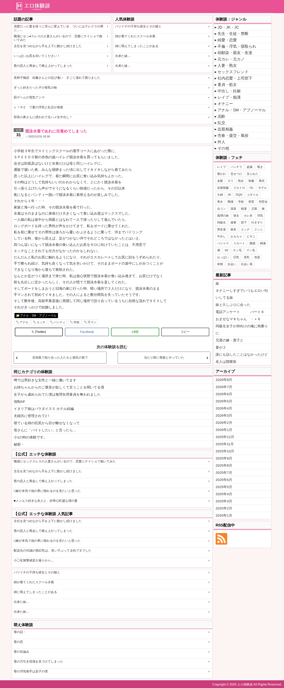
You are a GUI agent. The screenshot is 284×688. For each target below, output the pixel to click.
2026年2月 (224, 423)
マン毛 (250, 250)
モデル (262, 187)
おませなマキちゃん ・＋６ (238, 319)
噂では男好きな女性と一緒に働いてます (45, 380)
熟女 (241, 180)
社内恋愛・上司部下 (235, 78)
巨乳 (236, 257)
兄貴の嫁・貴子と (229, 340)
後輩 (233, 222)
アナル (24, 322)
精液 (263, 243)
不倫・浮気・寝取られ (237, 46)
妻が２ (221, 347)
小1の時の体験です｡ (29, 437)
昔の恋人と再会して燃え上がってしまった (43, 65)
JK (229, 194)
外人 (221, 142)
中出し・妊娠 (229, 91)
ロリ (230, 180)
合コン (221, 208)
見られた (252, 173)
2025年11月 (225, 444)
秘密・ (19, 444)
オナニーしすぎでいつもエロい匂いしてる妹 (242, 294)
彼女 (236, 215)
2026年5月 (224, 401)
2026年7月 (224, 387)
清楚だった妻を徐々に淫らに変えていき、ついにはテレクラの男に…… (58, 28)
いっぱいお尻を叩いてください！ (37, 56)
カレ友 (248, 215)
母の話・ (20, 632)
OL (251, 187)
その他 (223, 148)
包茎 (257, 257)
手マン (92, 322)
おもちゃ (236, 236)
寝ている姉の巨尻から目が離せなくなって (47, 423)
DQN (239, 194)
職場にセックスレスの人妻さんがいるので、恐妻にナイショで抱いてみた (65, 461)
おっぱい (223, 257)
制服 (251, 180)
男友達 (221, 229)
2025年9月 (224, 458)
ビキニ (251, 236)
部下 (244, 222)
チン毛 (237, 250)
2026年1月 (224, 430)
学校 (76, 322)
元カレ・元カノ (231, 59)
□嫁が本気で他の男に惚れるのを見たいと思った (47, 491)
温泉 (233, 208)
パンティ (59, 322)
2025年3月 (224, 501)
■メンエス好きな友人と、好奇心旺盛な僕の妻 (45, 500)
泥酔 (221, 116)
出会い (232, 264)
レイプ (221, 166)
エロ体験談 (245, 684)
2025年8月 (224, 465)
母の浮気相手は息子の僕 (31, 671)
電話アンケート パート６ (240, 312)
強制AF (19, 402)
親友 (233, 229)
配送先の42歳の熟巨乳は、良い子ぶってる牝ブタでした (52, 550)
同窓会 (263, 201)
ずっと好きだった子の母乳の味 (35, 87)
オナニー (225, 104)
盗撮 (250, 166)
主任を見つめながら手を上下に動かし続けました (48, 46)
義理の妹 (223, 215)
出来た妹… (123, 56)
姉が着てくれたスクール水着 (135, 36)
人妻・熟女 (227, 65)
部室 (251, 201)
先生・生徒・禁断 (233, 33)
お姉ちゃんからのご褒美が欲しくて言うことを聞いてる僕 (59, 387)
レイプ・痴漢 (229, 97)
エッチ (41, 322)
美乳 (247, 257)
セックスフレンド (233, 72)
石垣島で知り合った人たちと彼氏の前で (60, 357)
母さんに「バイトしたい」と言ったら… (45, 430)
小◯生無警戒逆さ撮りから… (34, 560)
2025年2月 (224, 508)
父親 (254, 208)
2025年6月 (224, 480)
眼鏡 (252, 243)
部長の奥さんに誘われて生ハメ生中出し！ (43, 117)
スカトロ (239, 187)
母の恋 (18, 641)
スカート (239, 243)
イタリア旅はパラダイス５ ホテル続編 (44, 409)
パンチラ (236, 166)
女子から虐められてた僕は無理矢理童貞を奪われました (57, 394)
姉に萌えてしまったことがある (136, 46)
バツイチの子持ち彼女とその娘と (138, 26)
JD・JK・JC (228, 27)
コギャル (252, 194)
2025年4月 (224, 494)
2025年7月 (224, 473)
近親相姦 (225, 129)
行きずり (257, 222)
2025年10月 (225, 451)
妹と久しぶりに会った (233, 305)
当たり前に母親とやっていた (164, 357)
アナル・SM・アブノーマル (38, 315)
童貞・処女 (227, 84)
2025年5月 (224, 487)
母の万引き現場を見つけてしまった (38, 661)
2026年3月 (224, 415)
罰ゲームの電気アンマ (29, 97)
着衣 (262, 180)
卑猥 (220, 264)
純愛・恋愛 (227, 40)
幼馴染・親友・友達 (235, 53)
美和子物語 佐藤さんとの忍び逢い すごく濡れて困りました (57, 77)
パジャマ (223, 243)
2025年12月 (225, 437)
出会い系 (247, 264)
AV (226, 250)
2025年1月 (224, 515)
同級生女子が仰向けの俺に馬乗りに (242, 329)
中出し (221, 236)
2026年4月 (224, 408)
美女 (220, 201)
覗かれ (221, 173)
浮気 (260, 215)
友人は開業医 (226, 362)
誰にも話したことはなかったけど (242, 354)
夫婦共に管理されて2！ (32, 416)
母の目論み (21, 651)
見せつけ (236, 173)
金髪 (220, 180)
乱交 (221, 123)
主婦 (220, 194)
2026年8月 (224, 380)
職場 (230, 201)
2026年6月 (224, 394)
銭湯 (244, 208)
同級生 (221, 222)
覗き (260, 166)
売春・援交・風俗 (233, 135)
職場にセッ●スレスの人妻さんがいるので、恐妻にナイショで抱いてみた (58, 38)
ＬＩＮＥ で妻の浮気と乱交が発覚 (38, 107)
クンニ (258, 229)
